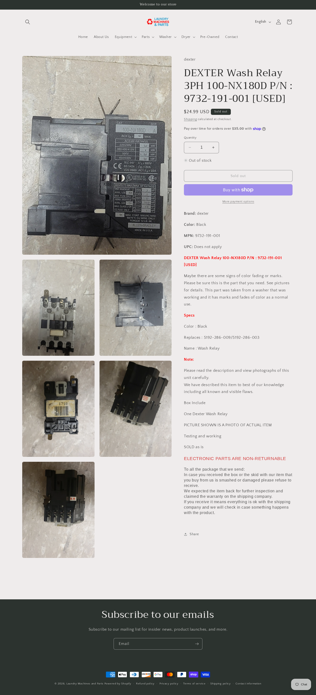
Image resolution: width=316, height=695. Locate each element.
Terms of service (194, 683)
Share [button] (194, 534)
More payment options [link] (238, 201)
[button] (27, 22)
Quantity (190, 137)
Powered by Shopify (117, 683)
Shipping (190, 119)
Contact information (248, 683)
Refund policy (145, 683)
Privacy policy (168, 683)
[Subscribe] (196, 644)
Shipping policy (220, 683)
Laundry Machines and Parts (84, 683)
